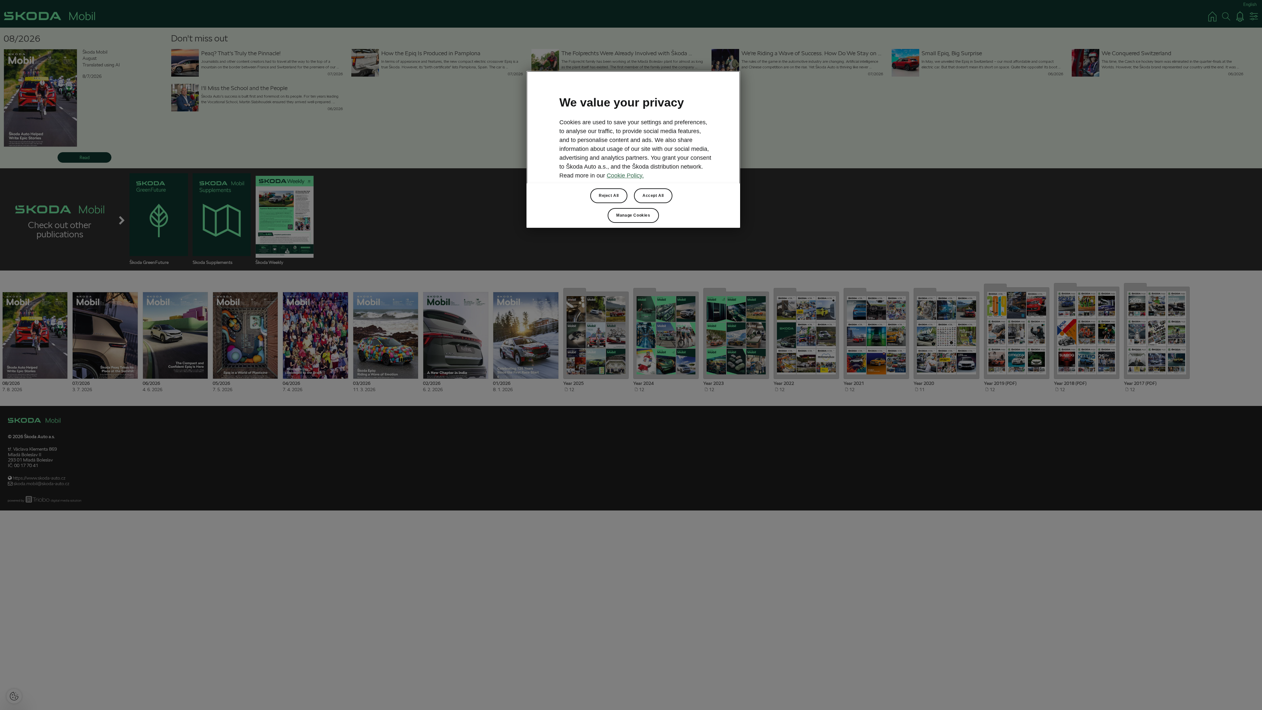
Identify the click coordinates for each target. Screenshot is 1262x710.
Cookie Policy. (625, 175)
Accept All (653, 195)
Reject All (609, 195)
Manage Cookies (633, 215)
